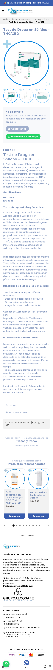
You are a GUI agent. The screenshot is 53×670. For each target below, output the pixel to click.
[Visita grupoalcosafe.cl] (26, 594)
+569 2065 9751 (14, 621)
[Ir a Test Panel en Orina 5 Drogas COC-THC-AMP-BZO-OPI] (14, 479)
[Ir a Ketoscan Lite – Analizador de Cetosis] (38, 479)
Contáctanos (18, 129)
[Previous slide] (7, 63)
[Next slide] (45, 63)
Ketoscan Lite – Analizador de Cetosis (38, 495)
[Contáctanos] (49, 666)
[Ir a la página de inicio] (3, 666)
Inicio (5, 19)
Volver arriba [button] (27, 535)
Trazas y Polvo (40, 19)
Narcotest (25, 19)
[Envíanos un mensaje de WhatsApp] (6, 664)
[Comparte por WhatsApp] (39, 422)
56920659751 (12, 624)
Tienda (14, 19)
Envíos (12, 405)
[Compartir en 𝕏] (35, 422)
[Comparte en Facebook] (31, 422)
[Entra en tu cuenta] (45, 666)
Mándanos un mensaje (24, 136)
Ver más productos (25, 446)
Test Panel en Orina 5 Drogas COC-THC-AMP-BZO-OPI (14, 499)
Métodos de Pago (18, 412)
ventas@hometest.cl (16, 614)
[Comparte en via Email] (43, 422)
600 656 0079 (13, 617)
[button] (7, 425)
